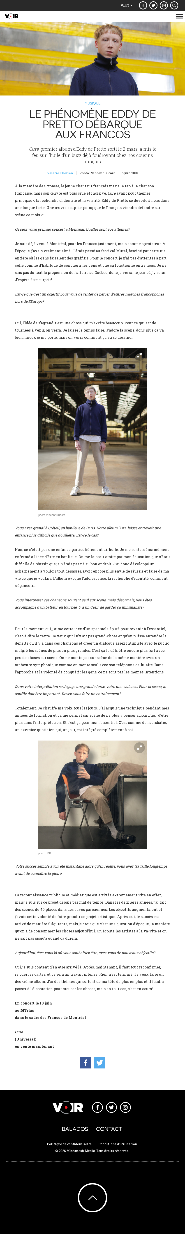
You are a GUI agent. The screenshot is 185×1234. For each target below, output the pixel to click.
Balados (75, 1129)
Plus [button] (125, 5)
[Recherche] (174, 5)
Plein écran (139, 355)
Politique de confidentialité (69, 1144)
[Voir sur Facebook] (143, 5)
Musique (93, 103)
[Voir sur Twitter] (153, 5)
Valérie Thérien (60, 173)
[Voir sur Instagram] (164, 5)
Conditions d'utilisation (118, 1144)
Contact (109, 1129)
